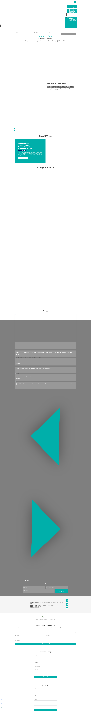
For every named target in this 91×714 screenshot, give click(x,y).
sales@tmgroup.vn (35, 607)
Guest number (36, 32)
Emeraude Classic (72, 9)
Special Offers (70, 14)
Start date (50, 32)
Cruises (69, 8)
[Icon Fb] (67, 600)
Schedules (16, 32)
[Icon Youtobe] (67, 608)
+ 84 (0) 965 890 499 (37, 606)
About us (69, 4)
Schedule (70, 13)
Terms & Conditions (73, 6)
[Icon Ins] (67, 604)
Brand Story (71, 5)
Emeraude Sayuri (72, 12)
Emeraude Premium (73, 10)
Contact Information (73, 7)
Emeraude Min (72, 11)
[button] (71, 16)
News (69, 15)
